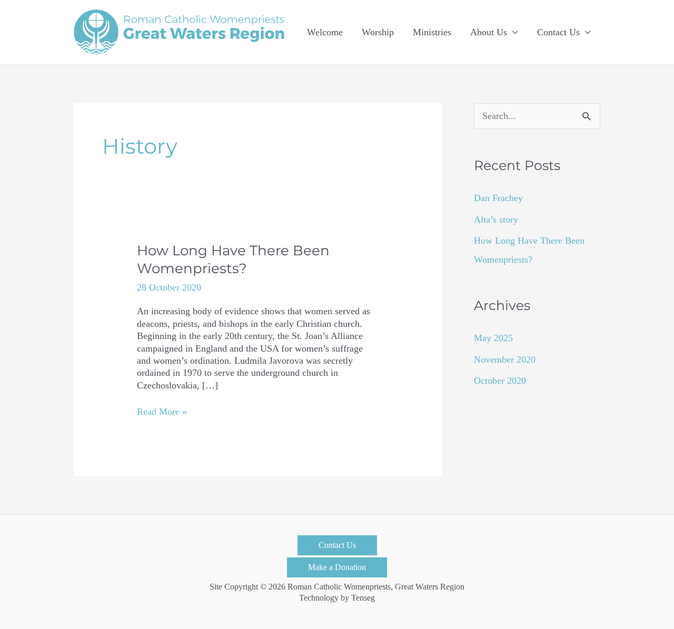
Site (216, 587)
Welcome (325, 32)
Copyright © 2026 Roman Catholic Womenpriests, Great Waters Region (344, 587)
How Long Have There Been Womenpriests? (233, 259)
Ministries (432, 32)
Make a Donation (337, 567)
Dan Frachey (498, 198)
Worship (378, 32)
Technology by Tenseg (337, 598)
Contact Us (558, 32)
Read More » (162, 412)
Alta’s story (496, 219)
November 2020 (505, 359)
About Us (488, 32)
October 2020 (500, 380)
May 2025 (493, 338)
